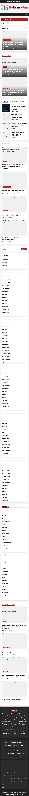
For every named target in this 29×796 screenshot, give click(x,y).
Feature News (5, 533)
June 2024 (4, 332)
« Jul (3, 787)
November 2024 (6, 318)
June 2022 (4, 394)
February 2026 (5, 274)
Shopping (4, 580)
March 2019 (5, 500)
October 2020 (5, 447)
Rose (5, 48)
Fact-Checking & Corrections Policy (13, 753)
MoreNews (13, 794)
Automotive (5, 510)
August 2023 (5, 362)
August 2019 (5, 485)
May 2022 (4, 397)
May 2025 (4, 300)
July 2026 (4, 262)
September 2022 (6, 385)
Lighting (4, 568)
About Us (6, 742)
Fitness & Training (7, 39)
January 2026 (5, 276)
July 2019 (4, 488)
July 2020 (4, 456)
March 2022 (5, 403)
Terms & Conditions (19, 748)
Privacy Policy (7, 745)
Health (4, 559)
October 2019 (5, 479)
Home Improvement (7, 562)
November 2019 (6, 476)
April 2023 (4, 373)
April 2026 (4, 268)
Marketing (4, 574)
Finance (5, 67)
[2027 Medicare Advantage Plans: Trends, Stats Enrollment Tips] (14, 228)
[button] (2, 14)
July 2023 (4, 365)
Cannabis (5, 210)
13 (14, 775)
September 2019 (6, 482)
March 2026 (5, 271)
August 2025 (5, 291)
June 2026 (4, 265)
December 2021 (6, 412)
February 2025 (5, 309)
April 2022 (4, 400)
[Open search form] (26, 15)
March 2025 (5, 306)
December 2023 (6, 350)
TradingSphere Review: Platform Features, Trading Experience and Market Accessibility (12, 71)
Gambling (4, 548)
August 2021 (5, 421)
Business (4, 512)
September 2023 (6, 359)
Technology (5, 592)
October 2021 (5, 415)
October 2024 (5, 321)
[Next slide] (26, 28)
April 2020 (4, 465)
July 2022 (4, 391)
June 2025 (4, 297)
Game (3, 551)
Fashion (4, 530)
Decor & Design (6, 521)
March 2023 (5, 376)
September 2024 (6, 324)
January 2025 (5, 312)
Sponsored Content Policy (14, 756)
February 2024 (5, 344)
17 (4, 778)
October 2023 (5, 356)
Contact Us (13, 742)
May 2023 (4, 371)
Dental (4, 524)
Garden (4, 557)
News (3, 577)
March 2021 (5, 435)
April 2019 (4, 497)
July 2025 (4, 294)
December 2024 (6, 315)
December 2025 (6, 279)
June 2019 (4, 491)
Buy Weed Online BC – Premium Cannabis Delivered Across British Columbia (6, 126)
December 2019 (6, 473)
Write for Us (20, 742)
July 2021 (4, 423)
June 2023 (4, 368)
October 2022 (5, 382)
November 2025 (6, 282)
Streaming (5, 589)
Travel (3, 598)
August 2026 (5, 259)
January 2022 (5, 409)
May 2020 (4, 462)
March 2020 (5, 468)
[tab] (6, 101)
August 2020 (5, 453)
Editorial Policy (17, 750)
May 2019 (4, 494)
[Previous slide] (24, 28)
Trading (4, 595)
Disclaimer (9, 750)
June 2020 (4, 459)
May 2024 (4, 335)
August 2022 (5, 388)
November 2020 (6, 444)
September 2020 (6, 450)
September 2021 (6, 418)
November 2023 (6, 353)
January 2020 (5, 470)
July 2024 (4, 329)
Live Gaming (5, 571)
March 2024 (5, 341)
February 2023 (5, 379)
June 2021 (4, 426)
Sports (4, 586)
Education (4, 527)
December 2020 (6, 441)
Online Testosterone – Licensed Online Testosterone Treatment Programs (13, 44)
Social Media (5, 583)
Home (22, 745)
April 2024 (4, 338)
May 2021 (4, 429)
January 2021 (5, 438)
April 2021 (4, 432)
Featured (4, 536)
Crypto (4, 518)
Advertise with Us (8, 748)
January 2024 (5, 347)
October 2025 (5, 285)
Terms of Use (15, 745)
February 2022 (5, 406)
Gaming (4, 554)
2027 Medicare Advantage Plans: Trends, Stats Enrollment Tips (6, 135)
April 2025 (4, 303)
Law (3, 565)
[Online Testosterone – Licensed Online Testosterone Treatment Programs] (14, 180)
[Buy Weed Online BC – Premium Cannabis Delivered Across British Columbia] (14, 204)
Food (3, 545)
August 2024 (5, 326)
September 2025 (6, 288)
